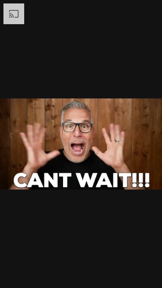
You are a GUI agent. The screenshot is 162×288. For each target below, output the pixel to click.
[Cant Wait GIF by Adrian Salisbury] (81, 144)
